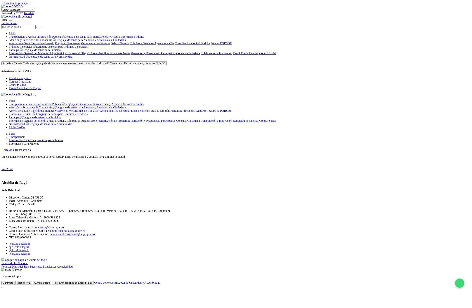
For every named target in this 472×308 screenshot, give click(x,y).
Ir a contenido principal (14, 3)
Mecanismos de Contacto (95, 43)
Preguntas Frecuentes (67, 43)
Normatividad (17, 56)
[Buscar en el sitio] (41, 27)
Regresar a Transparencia (16, 149)
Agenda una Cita (164, 43)
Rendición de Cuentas (245, 53)
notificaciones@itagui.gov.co (68, 230)
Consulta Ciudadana (188, 53)
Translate (29, 13)
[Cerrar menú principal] (34, 95)
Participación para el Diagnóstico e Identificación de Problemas (93, 53)
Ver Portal (7, 169)
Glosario (49, 43)
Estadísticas (49, 266)
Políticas (6, 266)
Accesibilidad (65, 266)
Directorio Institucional (14, 263)
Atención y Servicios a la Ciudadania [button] (30, 40)
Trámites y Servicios (142, 43)
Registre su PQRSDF (219, 43)
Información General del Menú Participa (32, 53)
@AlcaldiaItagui (19, 250)
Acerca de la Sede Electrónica (26, 43)
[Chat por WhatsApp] (459, 283)
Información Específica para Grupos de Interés (36, 140)
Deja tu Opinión (120, 43)
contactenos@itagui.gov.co (48, 227)
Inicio (12, 33)
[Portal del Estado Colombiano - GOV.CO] (12, 6)
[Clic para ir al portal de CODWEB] (30, 276)
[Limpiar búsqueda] (37, 27)
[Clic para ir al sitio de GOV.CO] (17, 269)
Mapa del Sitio (20, 266)
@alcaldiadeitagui (19, 243)
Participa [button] (14, 50)
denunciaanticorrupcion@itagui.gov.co (72, 234)
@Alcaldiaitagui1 (19, 247)
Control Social (267, 53)
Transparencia (17, 136)
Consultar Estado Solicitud (190, 43)
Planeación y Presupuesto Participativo (153, 53)
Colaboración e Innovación (216, 53)
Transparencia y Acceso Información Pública (35, 36)
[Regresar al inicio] (16, 16)
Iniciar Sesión (9, 23)
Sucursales (36, 266)
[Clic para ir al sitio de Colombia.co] (6, 269)
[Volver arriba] (2, 287)
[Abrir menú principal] (10, 20)
